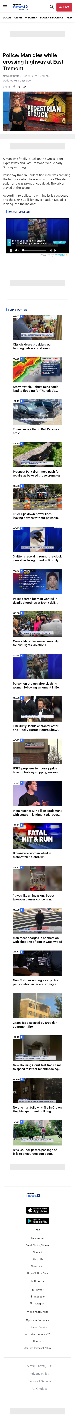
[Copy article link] (24, 87)
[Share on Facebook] (14, 87)
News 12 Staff (11, 76)
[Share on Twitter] (19, 87)
